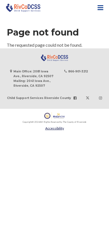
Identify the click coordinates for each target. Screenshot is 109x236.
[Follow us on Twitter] (87, 98)
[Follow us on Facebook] (75, 98)
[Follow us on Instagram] (100, 98)
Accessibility (54, 128)
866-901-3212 (78, 71)
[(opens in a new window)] (54, 116)
